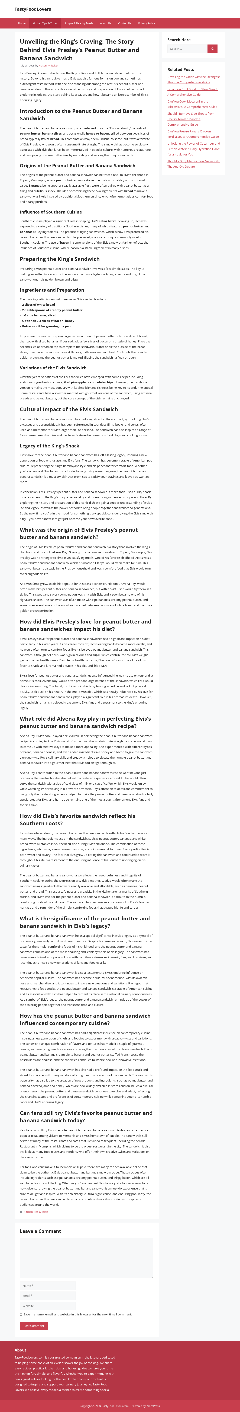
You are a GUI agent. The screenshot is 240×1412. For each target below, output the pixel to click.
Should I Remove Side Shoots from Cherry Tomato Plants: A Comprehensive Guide (191, 119)
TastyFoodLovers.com (115, 1406)
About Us (105, 23)
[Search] (212, 48)
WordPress (153, 1406)
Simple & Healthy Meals (78, 23)
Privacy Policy (146, 23)
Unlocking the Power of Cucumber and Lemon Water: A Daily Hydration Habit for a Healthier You (193, 148)
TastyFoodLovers (33, 9)
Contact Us (124, 23)
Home (21, 23)
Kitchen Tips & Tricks (45, 23)
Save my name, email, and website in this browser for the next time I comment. (78, 1314)
